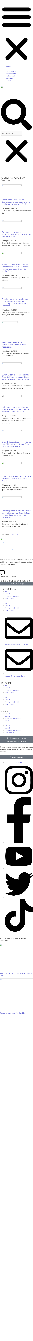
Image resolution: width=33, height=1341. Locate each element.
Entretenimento (11, 71)
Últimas (8, 66)
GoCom (7, 591)
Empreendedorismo (13, 69)
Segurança (9, 78)
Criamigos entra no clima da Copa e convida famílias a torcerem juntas (16, 478)
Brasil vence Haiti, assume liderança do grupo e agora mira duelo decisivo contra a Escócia (16, 201)
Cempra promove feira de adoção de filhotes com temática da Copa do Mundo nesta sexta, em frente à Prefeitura (16, 514)
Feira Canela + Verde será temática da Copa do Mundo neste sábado (14, 344)
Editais (8, 81)
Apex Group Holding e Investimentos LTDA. (16, 974)
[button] (16, 33)
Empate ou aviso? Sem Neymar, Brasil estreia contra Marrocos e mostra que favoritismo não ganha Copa (15, 267)
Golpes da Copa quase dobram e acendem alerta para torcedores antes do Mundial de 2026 (16, 409)
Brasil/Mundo (11, 73)
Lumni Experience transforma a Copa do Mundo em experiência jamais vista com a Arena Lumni (15, 377)
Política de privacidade (13, 596)
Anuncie (8, 594)
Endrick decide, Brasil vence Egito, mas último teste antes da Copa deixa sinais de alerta (16, 444)
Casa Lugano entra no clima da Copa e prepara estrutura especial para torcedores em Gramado (15, 302)
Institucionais (10, 76)
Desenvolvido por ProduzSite (12, 1013)
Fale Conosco (9, 598)
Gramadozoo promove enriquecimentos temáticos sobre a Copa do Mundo (16, 234)
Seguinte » (15, 534)
